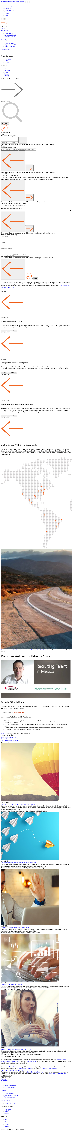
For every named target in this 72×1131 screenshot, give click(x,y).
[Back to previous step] (13, 161)
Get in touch (5, 331)
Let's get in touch (6, 1075)
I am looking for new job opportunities (39, 177)
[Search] (29, 2)
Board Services (9, 43)
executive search (61, 1059)
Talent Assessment (9, 46)
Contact (6, 15)
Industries (7, 12)
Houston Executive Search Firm (10, 739)
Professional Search (10, 35)
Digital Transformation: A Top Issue (11, 984)
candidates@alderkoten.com (57, 1073)
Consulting (11, 1)
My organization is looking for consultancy (41, 179)
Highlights (7, 59)
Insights (6, 61)
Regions (6, 13)
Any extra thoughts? (7, 256)
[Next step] (22, 140)
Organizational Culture (11, 45)
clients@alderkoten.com (50, 1068)
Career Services (19, 1)
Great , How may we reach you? (8, 146)
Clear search (5, 123)
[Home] (25, 2)
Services (3, 28)
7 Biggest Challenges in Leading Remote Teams (15, 927)
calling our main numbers (24, 1068)
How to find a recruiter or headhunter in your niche (16, 1049)
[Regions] (27, 2)
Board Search (8, 33)
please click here (19, 712)
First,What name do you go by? (8, 135)
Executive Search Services (8, 737)
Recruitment (4, 1)
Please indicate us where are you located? (13, 205)
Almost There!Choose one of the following (9, 174)
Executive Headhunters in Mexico (11, 740)
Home (2, 650)
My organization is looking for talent (14, 177)
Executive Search (9, 37)
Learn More (13, 331)
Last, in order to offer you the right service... (14, 203)
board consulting (31, 1061)
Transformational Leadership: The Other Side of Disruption (18, 863)
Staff (5, 69)
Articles (6, 62)
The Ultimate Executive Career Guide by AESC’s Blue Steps (19, 804)
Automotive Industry (17, 650)
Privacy (6, 75)
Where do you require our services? (11, 208)
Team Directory (13, 1067)
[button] (4, 25)
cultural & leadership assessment (10, 1061)
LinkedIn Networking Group (35, 1072)
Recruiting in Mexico (43, 650)
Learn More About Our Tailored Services (13, 1070)
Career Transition (9, 53)
